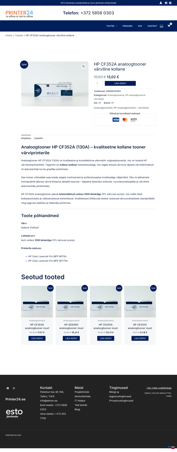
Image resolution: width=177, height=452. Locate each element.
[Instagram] (170, 3)
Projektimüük (82, 392)
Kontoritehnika (83, 396)
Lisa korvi (120, 83)
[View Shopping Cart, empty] (168, 26)
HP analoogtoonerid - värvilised (131, 107)
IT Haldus (80, 400)
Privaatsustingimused (121, 400)
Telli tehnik (81, 405)
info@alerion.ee (48, 400)
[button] (115, 26)
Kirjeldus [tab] (26, 138)
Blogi (77, 409)
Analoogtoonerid (115, 95)
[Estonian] (161, 25)
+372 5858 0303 (97, 12)
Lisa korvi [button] (37, 338)
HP (99, 103)
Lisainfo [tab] (38, 138)
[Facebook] (166, 3)
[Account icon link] (161, 3)
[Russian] (173, 447)
